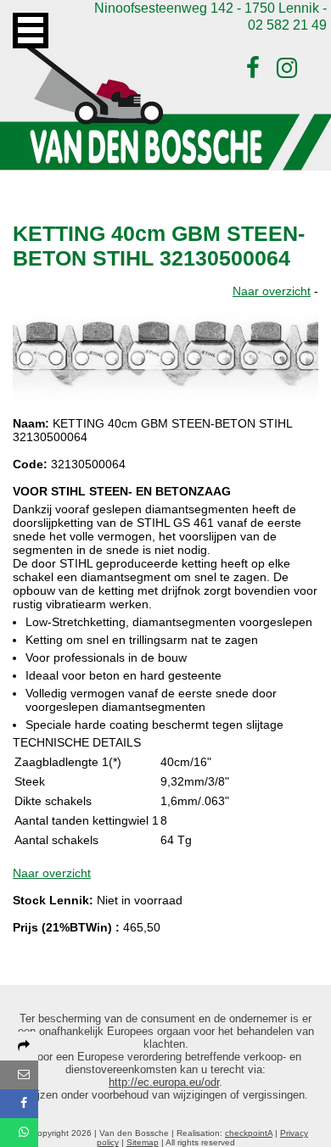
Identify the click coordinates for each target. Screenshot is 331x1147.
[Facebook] (253, 68)
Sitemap (142, 1142)
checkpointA (248, 1133)
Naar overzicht (272, 291)
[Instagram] (287, 68)
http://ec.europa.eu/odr (164, 1082)
